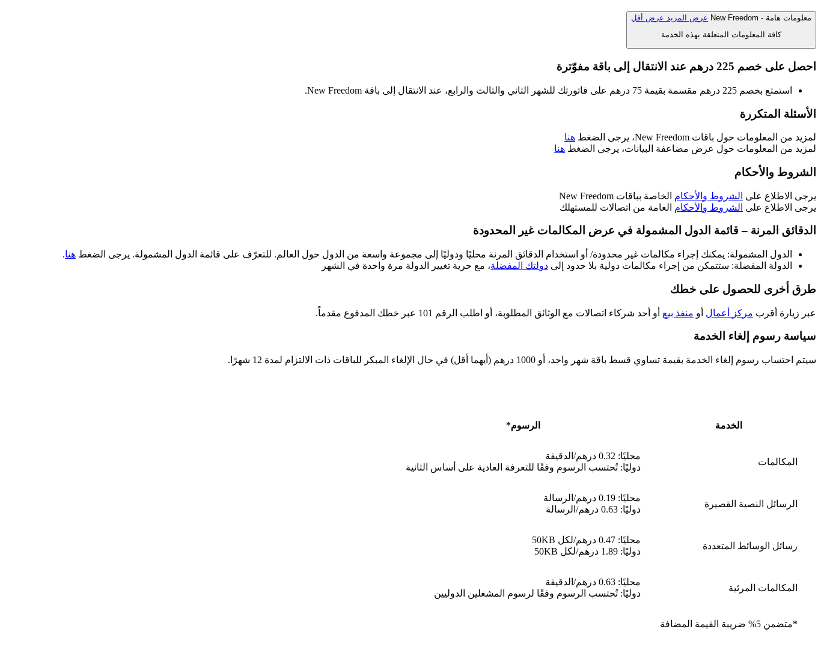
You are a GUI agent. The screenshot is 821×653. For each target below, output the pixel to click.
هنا (569, 137)
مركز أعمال (729, 313)
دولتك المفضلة (519, 265)
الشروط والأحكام (708, 196)
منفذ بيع (678, 313)
